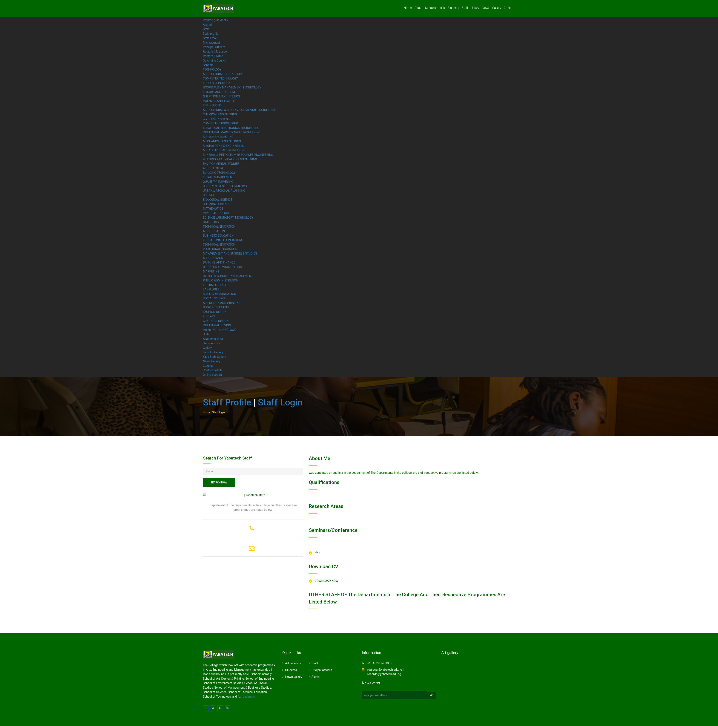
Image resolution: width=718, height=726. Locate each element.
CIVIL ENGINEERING (216, 119)
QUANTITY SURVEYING (218, 181)
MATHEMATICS (213, 208)
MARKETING (211, 271)
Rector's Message (215, 51)
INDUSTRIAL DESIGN (217, 325)
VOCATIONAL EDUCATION (220, 249)
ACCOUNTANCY (213, 258)
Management (211, 42)
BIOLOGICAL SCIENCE (217, 199)
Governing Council (214, 60)
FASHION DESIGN (214, 312)
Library (475, 8)
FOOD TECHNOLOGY (216, 83)
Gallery (496, 8)
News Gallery (211, 361)
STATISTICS (211, 222)
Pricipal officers (322, 670)
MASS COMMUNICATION (219, 294)
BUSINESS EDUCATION (218, 235)
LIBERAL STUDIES (215, 285)
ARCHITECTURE (213, 168)
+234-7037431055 (379, 663)
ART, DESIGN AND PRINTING (221, 303)
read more (248, 696)
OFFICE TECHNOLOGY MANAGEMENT (228, 276)
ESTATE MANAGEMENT (218, 177)
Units (441, 8)
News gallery (293, 676)
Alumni (207, 24)
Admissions (293, 663)
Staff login (280, 402)
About (418, 8)
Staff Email (210, 38)
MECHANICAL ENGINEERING (222, 141)
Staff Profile (227, 402)
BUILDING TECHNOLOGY (219, 172)
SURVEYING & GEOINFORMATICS (225, 186)
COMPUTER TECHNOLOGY (220, 78)
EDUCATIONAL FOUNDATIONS (223, 240)
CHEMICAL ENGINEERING (220, 114)
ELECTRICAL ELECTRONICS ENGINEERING (231, 128)
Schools (430, 8)
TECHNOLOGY (212, 69)
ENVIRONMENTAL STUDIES (221, 164)
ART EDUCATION (214, 231)
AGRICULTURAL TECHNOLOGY (223, 74)
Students (453, 8)
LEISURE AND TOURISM (219, 92)
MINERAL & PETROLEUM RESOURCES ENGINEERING (238, 155)
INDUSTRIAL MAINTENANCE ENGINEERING (231, 132)
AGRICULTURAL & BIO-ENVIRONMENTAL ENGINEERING (239, 110)
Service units (211, 343)
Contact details (213, 370)
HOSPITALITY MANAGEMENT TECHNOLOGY (232, 87)
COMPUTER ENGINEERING (220, 123)
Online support (212, 374)
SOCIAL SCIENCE (214, 298)
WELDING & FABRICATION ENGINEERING (230, 159)
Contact (509, 8)
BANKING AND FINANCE (219, 262)
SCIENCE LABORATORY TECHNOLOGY (228, 217)
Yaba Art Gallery (213, 352)
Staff (465, 8)
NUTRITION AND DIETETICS (221, 96)
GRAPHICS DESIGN (215, 321)
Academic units (213, 339)
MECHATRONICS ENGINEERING (224, 146)
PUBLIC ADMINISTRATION (220, 280)
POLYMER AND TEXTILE (219, 101)
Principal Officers (214, 47)
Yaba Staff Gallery (214, 357)
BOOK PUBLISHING (216, 307)
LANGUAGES (211, 289)
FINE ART (209, 316)
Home (408, 8)
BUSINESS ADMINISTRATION (222, 267)
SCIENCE (209, 195)
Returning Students (215, 20)
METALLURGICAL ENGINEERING (224, 150)
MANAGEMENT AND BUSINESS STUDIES (230, 253)
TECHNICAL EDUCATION (219, 226)
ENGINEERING (212, 105)
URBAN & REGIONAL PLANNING (224, 190)
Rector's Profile (213, 56)
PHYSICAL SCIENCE (216, 213)
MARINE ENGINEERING (218, 137)
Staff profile (211, 33)
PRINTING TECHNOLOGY (219, 330)
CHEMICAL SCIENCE (216, 204)
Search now (219, 482)
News (486, 8)
